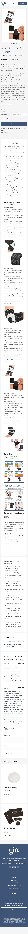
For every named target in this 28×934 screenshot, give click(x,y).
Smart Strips (9, 828)
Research (14, 877)
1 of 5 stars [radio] (4, 732)
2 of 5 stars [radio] (6, 732)
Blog (14, 890)
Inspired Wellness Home (14, 885)
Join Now (14, 909)
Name (5, 746)
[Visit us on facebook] (10, 867)
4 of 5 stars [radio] (9, 732)
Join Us (14, 875)
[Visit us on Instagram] (13, 867)
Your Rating (6, 729)
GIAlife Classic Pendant (10, 789)
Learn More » (4, 132)
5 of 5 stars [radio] (10, 732)
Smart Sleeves (8, 104)
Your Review (7, 735)
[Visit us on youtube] (18, 867)
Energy (3, 104)
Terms (14, 893)
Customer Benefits (14, 883)
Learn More (7, 797)
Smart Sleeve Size (5, 114)
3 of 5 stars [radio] (7, 732)
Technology (14, 880)
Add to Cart (15, 123)
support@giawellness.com (18, 863)
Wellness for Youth (14, 888)
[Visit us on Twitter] (15, 867)
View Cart (23, 3)
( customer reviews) (13, 59)
